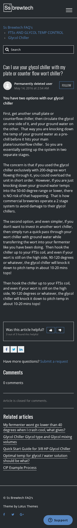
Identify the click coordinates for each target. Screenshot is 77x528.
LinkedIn (21, 349)
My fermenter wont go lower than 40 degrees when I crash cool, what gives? (34, 427)
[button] (69, 8)
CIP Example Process (20, 467)
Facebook (6, 349)
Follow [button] (66, 85)
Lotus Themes (28, 506)
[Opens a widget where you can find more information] (58, 520)
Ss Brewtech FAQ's (18, 27)
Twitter (13, 349)
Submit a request (54, 361)
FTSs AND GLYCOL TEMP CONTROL (35, 32)
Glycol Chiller (18, 37)
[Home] (18, 7)
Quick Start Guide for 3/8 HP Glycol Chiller (36, 448)
